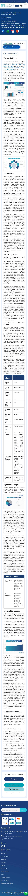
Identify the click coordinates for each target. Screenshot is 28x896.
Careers (9, 2)
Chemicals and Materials (13, 13)
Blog (2, 874)
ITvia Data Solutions (14, 894)
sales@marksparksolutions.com (12, 836)
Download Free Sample (12, 47)
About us (3, 2)
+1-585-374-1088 (8, 839)
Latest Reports (5, 877)
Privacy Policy (5, 880)
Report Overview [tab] (8, 43)
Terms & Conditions (7, 884)
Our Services (4, 856)
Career (3, 865)
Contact (19, 2)
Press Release (5, 871)
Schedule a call (15, 789)
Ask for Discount (15, 785)
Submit (23, 810)
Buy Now (15, 779)
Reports (3, 859)
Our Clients (4, 868)
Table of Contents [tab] (18, 43)
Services (13, 2)
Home (3, 13)
